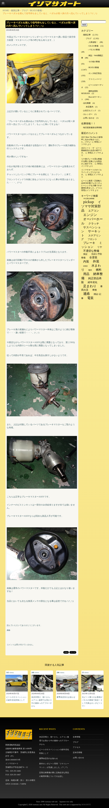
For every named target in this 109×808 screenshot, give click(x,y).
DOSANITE (86, 805)
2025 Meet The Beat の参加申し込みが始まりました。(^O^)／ (92, 139)
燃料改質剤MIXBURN (89, 92)
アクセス (76, 747)
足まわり (89, 286)
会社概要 (87, 103)
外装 (96, 261)
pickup (66, 652)
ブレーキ (73, 652)
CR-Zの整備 (93, 46)
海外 (90, 270)
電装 (90, 298)
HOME (6, 10)
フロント (92, 239)
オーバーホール (92, 221)
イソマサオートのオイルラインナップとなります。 (91, 172)
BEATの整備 (36, 10)
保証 (85, 254)
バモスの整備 (94, 50)
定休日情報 (77, 752)
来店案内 (89, 107)
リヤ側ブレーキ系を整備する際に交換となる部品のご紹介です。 (91, 161)
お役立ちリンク (89, 111)
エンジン (90, 215)
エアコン (93, 210)
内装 (86, 261)
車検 (94, 290)
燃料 (98, 269)
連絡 (86, 293)
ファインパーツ (95, 79)
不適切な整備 (91, 250)
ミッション (91, 245)
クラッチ (93, 223)
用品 (86, 274)
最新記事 (15, 10)
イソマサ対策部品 (91, 206)
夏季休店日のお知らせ (66, 697)
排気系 (85, 266)
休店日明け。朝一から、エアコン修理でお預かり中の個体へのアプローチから (54, 740)
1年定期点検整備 (88, 198)
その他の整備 (94, 62)
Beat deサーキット (91, 98)
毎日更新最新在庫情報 (92, 128)
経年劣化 (92, 282)
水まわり (91, 267)
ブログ (25, 10)
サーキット (91, 233)
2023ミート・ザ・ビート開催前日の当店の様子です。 (91, 150)
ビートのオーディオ (92, 86)
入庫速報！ (93, 42)
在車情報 (76, 737)
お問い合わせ (88, 118)
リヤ (99, 247)
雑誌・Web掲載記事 (92, 57)
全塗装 (93, 257)
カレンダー (88, 114)
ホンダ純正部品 (95, 73)
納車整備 (92, 276)
